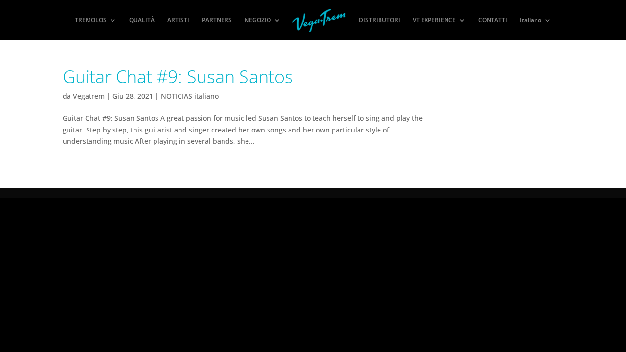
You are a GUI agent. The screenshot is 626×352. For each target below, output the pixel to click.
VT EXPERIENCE (434, 20)
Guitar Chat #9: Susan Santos (178, 76)
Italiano (530, 20)
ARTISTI (178, 20)
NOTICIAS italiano (190, 96)
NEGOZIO (258, 20)
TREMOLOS (91, 20)
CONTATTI (492, 20)
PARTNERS (217, 20)
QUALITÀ (142, 20)
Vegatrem (89, 96)
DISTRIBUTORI (379, 20)
